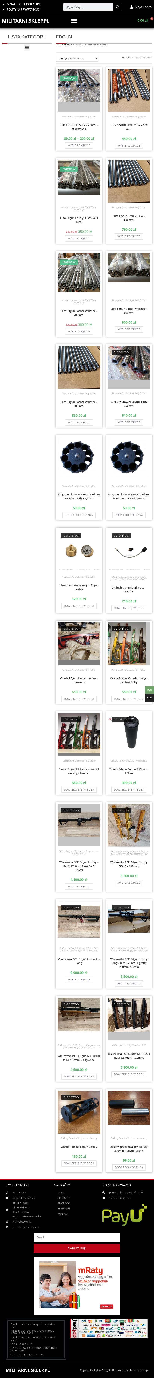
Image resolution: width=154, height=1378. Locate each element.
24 (132, 57)
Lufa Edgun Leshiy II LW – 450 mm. (79, 220)
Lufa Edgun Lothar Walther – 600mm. (78, 404)
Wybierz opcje (79, 145)
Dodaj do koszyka (79, 515)
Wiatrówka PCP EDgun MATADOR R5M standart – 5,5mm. (129, 1055)
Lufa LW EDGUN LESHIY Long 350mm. (128, 403)
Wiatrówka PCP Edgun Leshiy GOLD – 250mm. (129, 864)
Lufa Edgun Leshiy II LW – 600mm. (129, 218)
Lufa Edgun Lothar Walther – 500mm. (129, 310)
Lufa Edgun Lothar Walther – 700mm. (78, 313)
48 (137, 57)
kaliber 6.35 (85, 948)
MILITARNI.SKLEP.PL (26, 20)
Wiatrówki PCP (79, 853)
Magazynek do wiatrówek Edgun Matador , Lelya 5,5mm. (79, 496)
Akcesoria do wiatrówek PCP (75, 116)
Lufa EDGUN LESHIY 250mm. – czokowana (79, 127)
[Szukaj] (117, 7)
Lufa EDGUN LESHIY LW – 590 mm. (129, 127)
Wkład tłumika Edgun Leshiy (79, 1147)
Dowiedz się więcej (79, 605)
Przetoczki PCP (140, 579)
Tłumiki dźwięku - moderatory (133, 760)
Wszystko (146, 57)
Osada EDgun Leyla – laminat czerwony (78, 680)
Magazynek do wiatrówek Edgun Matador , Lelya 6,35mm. (129, 496)
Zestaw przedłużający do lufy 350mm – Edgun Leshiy (129, 1148)
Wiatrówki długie (124, 853)
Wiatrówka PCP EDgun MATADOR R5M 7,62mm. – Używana (79, 1058)
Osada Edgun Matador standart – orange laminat (79, 771)
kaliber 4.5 (123, 851)
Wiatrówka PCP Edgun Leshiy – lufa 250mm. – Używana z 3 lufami (79, 866)
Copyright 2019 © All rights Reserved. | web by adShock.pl (114, 1370)
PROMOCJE (78, 209)
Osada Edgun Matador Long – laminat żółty (129, 680)
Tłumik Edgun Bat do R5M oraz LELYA (129, 771)
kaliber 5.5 (71, 851)
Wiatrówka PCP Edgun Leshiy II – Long (79, 961)
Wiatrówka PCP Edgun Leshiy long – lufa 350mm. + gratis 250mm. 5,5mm (129, 963)
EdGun (93, 116)
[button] (74, 20)
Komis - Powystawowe (88, 851)
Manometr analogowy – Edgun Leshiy (78, 587)
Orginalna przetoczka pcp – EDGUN (129, 589)
